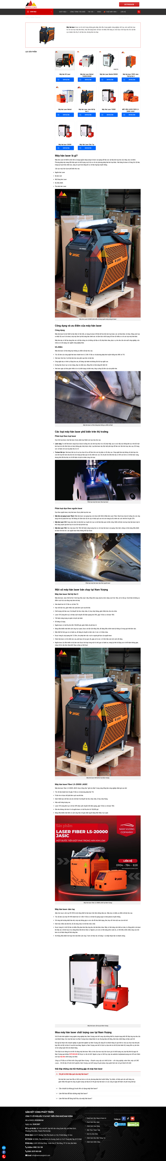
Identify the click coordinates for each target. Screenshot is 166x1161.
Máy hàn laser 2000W (65, 144)
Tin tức (90, 12)
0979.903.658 (73, 1054)
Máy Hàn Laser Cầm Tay (87, 144)
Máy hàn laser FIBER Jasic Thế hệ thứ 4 (131, 75)
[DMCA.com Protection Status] (133, 1124)
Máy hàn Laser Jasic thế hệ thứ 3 (87, 110)
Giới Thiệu (62, 12)
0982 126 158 (38, 1147)
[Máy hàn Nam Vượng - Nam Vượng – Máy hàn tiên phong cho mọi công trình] (31, 4)
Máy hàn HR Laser (64, 74)
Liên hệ (123, 12)
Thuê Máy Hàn (111, 12)
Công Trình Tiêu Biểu (77, 12)
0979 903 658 (36, 1151)
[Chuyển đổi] (57, 1074)
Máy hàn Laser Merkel (64, 109)
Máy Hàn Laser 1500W (108, 109)
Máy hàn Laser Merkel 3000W (109, 74)
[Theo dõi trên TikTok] (128, 1119)
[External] (120, 1124)
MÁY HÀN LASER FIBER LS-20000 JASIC (130, 110)
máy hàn (62, 1057)
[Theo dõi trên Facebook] (124, 1119)
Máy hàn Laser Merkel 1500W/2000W (86, 75)
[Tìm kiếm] (138, 11)
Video (99, 12)
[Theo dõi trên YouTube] (133, 1119)
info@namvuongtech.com (41, 1155)
